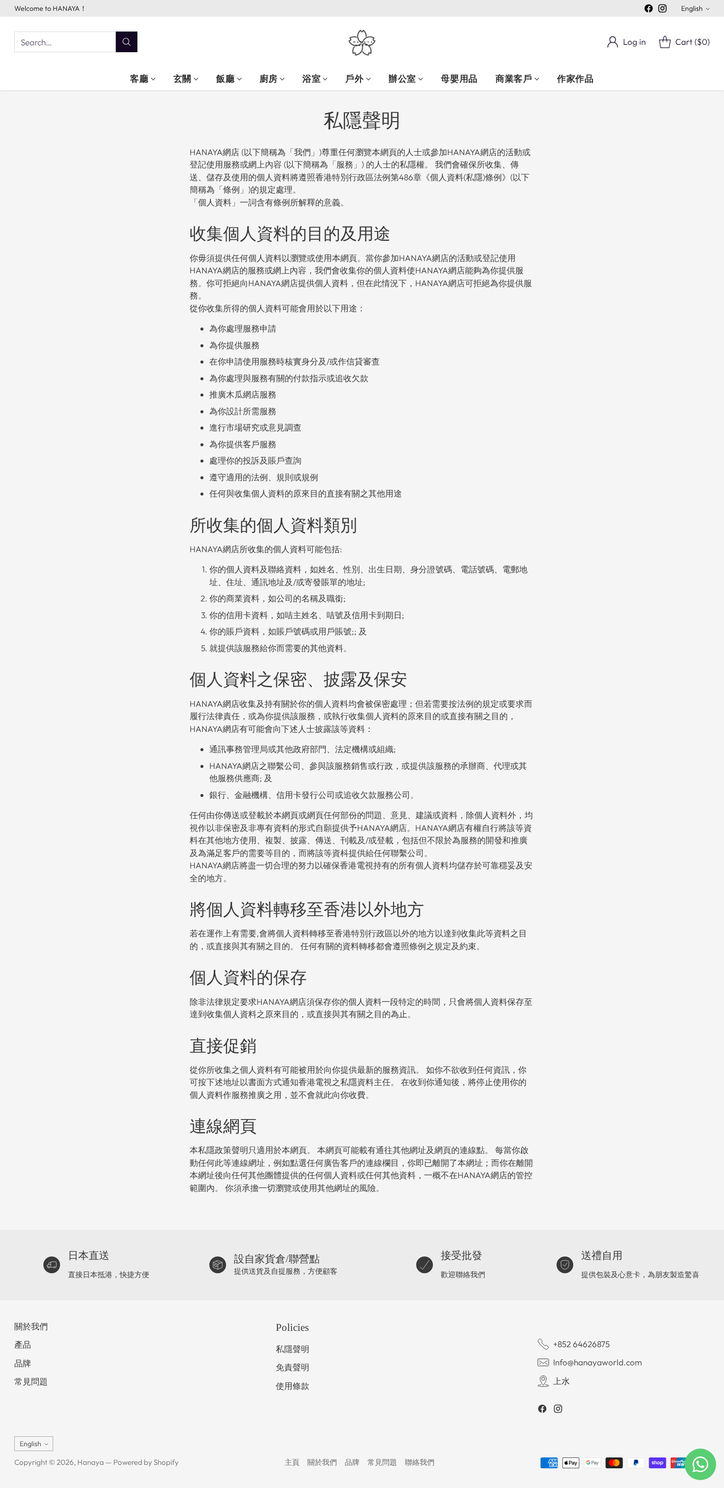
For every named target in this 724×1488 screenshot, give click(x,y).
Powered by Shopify (146, 1462)
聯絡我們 (419, 1462)
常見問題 (31, 1381)
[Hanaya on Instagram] (662, 10)
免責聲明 (292, 1367)
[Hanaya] (362, 42)
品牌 (22, 1363)
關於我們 (31, 1326)
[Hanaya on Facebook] (649, 10)
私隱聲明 (292, 1349)
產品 (22, 1344)
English (692, 8)
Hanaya (90, 1462)
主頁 (292, 1462)
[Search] (126, 42)
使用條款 (292, 1386)
